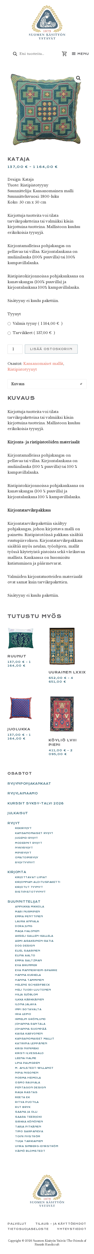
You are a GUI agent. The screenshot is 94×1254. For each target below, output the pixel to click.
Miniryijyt (23, 852)
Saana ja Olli (26, 1111)
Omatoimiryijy (26, 857)
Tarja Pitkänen (28, 1126)
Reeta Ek (22, 1097)
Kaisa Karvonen (29, 1033)
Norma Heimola (28, 1077)
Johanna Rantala (30, 1023)
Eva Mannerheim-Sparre (36, 970)
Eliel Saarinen (27, 950)
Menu (83, 54)
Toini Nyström (27, 1136)
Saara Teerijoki (28, 1116)
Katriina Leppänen (31, 1043)
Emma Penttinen (29, 916)
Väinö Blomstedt (30, 1151)
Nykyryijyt (24, 847)
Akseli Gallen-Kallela (34, 935)
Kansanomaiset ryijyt (34, 833)
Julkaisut (18, 813)
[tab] (47, 384)
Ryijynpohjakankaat (29, 783)
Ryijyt (14, 823)
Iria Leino (23, 1014)
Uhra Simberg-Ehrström (36, 1146)
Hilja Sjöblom (26, 994)
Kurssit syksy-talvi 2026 (36, 803)
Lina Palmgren (27, 1063)
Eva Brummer (26, 965)
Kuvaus (18, 384)
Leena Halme (25, 1058)
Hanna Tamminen (29, 980)
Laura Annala (27, 921)
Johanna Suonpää (30, 1028)
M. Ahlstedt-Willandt (34, 1068)
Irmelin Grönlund (30, 1019)
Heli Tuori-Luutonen (33, 989)
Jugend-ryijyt (26, 838)
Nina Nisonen (26, 1072)
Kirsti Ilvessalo (29, 1053)
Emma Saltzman (28, 960)
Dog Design (25, 945)
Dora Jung (24, 926)
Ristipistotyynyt (22, 369)
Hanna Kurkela (28, 975)
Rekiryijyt (23, 828)
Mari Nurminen (27, 911)
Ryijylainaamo (23, 793)
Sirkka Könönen (29, 1121)
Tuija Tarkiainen (29, 1141)
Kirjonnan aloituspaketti (37, 882)
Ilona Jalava (25, 1004)
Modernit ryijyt (28, 843)
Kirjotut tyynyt (29, 887)
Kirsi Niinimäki (27, 1048)
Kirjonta (17, 872)
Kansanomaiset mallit (43, 363)
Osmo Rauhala (27, 1082)
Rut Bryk (22, 1107)
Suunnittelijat (24, 901)
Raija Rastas (26, 1092)
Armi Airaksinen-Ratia (34, 940)
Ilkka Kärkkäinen (29, 999)
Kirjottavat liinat (31, 877)
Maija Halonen (27, 931)
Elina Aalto (25, 955)
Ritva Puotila (27, 1102)
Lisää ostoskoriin (51, 349)
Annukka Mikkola (29, 906)
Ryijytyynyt (25, 862)
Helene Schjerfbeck (32, 984)
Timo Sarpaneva (29, 1131)
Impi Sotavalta (28, 1009)
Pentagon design (30, 1087)
